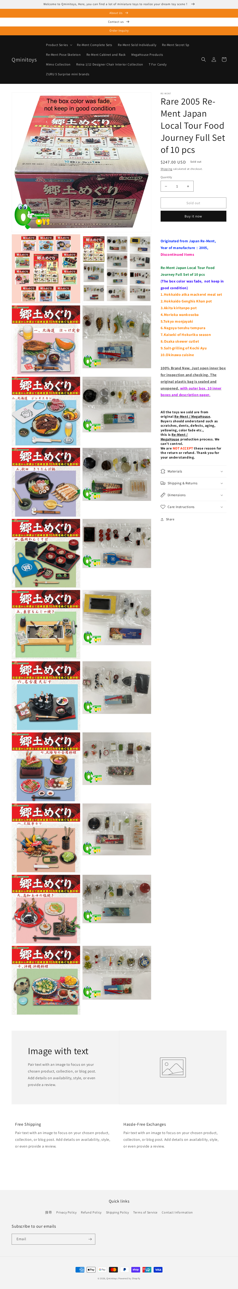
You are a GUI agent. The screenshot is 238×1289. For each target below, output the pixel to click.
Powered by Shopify (129, 1278)
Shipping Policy (117, 1212)
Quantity (166, 177)
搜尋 (48, 1212)
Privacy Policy (66, 1212)
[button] (58, 45)
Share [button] (170, 519)
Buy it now (193, 216)
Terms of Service (145, 1212)
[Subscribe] (90, 1239)
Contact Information (177, 1212)
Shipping (166, 169)
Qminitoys (111, 1278)
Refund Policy (91, 1212)
